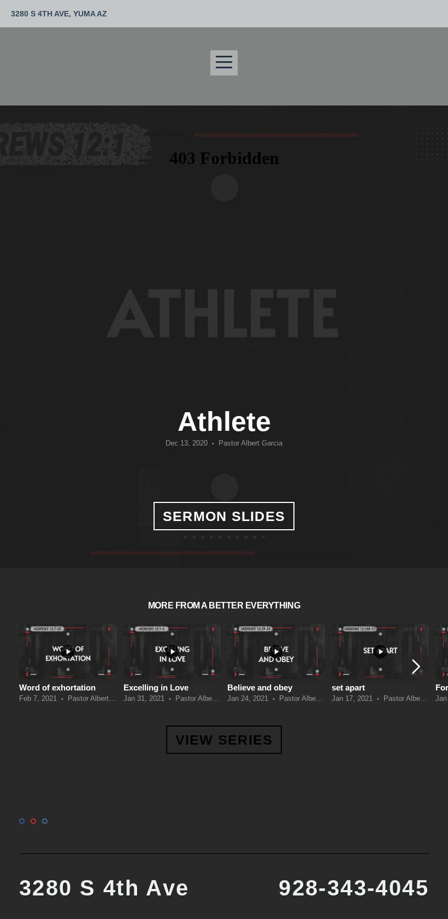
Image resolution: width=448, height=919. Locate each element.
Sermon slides (224, 516)
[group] (68, 667)
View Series (224, 739)
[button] (416, 666)
